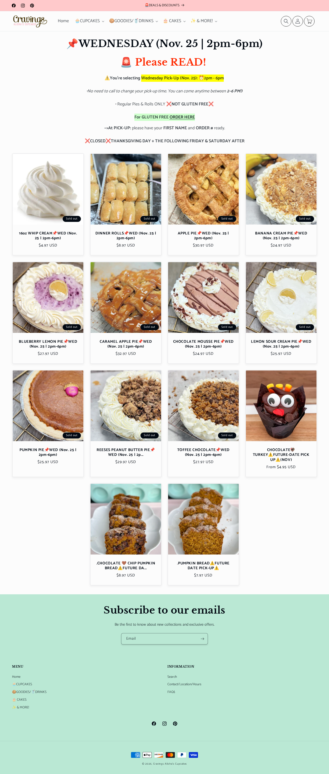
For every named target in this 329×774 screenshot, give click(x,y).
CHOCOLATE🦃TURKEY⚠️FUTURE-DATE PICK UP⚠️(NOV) (281, 455)
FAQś (171, 692)
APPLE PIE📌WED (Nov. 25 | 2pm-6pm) (203, 236)
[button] (89, 21)
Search (172, 677)
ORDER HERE (182, 117)
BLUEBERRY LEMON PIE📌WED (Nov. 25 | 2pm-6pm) (48, 344)
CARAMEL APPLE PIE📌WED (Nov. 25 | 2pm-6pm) (125, 344)
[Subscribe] (202, 638)
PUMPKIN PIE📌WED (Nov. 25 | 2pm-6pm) (48, 453)
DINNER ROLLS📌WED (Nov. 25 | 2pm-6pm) (125, 236)
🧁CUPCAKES (22, 684)
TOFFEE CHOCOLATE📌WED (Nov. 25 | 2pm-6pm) (203, 453)
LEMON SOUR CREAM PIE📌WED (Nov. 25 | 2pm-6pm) (281, 344)
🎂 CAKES (19, 700)
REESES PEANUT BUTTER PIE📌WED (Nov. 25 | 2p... (126, 453)
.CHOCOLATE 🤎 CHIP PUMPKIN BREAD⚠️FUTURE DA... (125, 566)
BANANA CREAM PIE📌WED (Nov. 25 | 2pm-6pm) (281, 236)
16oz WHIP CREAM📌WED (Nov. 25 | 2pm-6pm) (48, 236)
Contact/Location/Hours (184, 684)
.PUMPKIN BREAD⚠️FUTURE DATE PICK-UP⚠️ (203, 566)
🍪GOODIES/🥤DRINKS (29, 692)
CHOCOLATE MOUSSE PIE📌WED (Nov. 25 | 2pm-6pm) (203, 344)
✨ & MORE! (20, 707)
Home (16, 677)
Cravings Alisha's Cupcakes (170, 764)
